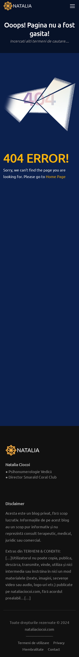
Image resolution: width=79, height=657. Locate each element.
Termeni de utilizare (33, 642)
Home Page (56, 176)
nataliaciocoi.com (25, 591)
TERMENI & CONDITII (41, 551)
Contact (54, 649)
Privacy (59, 642)
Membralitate (33, 649)
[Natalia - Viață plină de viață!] (17, 6)
